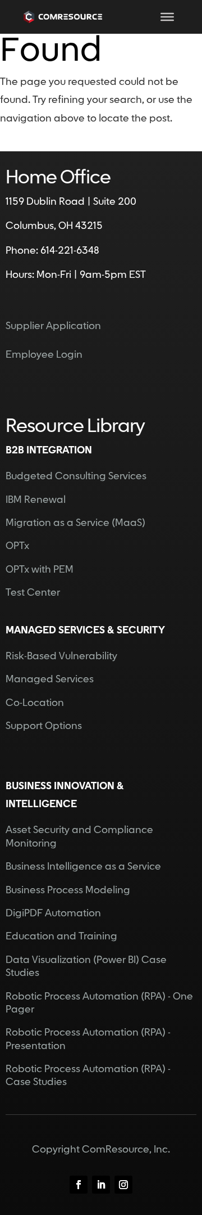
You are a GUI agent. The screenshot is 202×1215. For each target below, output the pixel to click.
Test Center (33, 592)
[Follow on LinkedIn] (101, 1185)
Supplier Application (53, 326)
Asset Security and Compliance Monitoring (79, 836)
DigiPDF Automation (53, 913)
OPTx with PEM (40, 569)
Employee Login (44, 354)
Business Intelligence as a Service (83, 866)
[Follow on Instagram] (123, 1185)
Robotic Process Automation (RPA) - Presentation (88, 1039)
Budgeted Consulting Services (76, 476)
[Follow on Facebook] (79, 1185)
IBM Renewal (36, 499)
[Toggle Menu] (167, 17)
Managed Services (50, 679)
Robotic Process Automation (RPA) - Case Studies (88, 1075)
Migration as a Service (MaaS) (75, 522)
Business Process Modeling (68, 890)
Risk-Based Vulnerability (61, 656)
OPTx (17, 545)
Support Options (44, 725)
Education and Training (61, 936)
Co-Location (35, 702)
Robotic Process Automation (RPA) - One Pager (99, 1003)
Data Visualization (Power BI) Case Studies (86, 966)
